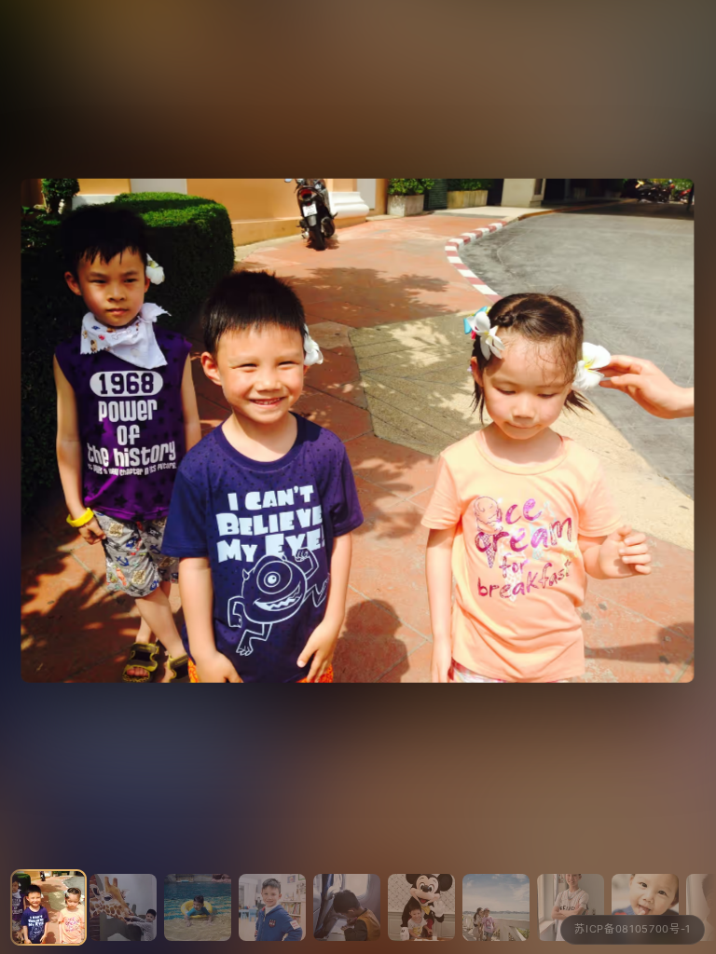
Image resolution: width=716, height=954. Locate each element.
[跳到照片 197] (48, 907)
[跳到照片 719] (570, 907)
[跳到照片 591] (346, 907)
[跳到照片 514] (496, 907)
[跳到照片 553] (272, 907)
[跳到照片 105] (123, 907)
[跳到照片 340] (645, 907)
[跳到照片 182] (197, 907)
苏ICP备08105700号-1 (632, 928)
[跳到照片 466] (421, 907)
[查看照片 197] (358, 430)
